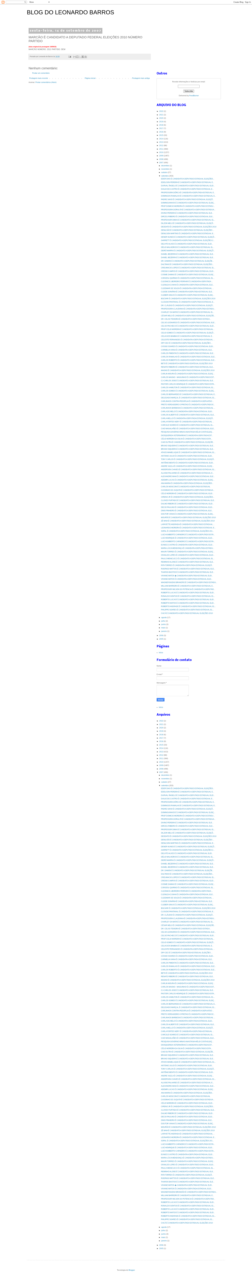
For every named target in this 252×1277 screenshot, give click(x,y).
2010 (161, 152)
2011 (161, 149)
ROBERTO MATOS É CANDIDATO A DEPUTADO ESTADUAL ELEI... (188, 603)
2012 (161, 145)
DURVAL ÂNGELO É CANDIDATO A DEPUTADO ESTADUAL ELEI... (188, 186)
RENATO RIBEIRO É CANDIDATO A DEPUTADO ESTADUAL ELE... (187, 367)
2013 (161, 142)
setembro (165, 176)
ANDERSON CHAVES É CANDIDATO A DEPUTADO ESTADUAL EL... (188, 470)
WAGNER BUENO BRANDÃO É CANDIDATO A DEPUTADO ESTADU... (189, 582)
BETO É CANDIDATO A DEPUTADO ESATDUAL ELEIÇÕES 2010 (187, 363)
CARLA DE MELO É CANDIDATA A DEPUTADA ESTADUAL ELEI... (187, 411)
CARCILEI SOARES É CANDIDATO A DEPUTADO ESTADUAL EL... (187, 425)
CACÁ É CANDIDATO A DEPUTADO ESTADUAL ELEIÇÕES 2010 (187, 613)
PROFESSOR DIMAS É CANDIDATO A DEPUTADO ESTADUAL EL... (188, 220)
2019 (161, 122)
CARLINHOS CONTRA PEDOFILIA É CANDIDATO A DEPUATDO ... (187, 401)
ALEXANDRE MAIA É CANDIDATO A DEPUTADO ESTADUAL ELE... (188, 476)
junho (163, 624)
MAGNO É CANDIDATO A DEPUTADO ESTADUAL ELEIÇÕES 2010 (188, 370)
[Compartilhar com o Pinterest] (85, 56)
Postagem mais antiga (141, 78)
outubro (164, 172)
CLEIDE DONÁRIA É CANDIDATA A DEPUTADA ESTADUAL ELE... (187, 292)
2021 (161, 115)
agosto (164, 617)
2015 (161, 135)
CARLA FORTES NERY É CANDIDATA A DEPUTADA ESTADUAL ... (187, 422)
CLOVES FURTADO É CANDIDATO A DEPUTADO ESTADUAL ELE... (188, 500)
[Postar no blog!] (77, 56)
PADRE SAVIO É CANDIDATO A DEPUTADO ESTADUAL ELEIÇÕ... (187, 199)
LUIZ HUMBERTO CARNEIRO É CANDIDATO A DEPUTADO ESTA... (188, 535)
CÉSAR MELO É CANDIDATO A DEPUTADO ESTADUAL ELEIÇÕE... (188, 316)
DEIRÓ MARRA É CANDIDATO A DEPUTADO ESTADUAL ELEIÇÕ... (188, 251)
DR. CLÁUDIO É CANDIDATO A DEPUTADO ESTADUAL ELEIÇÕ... (187, 305)
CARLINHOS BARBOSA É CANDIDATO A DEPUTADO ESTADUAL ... (188, 408)
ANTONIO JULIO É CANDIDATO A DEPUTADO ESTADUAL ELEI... (187, 456)
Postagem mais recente (38, 78)
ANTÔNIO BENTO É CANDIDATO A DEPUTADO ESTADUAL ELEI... (187, 463)
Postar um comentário (41, 73)
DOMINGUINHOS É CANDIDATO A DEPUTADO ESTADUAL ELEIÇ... (188, 203)
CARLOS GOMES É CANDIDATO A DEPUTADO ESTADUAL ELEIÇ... (188, 391)
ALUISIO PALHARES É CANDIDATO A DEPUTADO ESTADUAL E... (187, 473)
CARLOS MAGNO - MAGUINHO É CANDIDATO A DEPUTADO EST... (188, 377)
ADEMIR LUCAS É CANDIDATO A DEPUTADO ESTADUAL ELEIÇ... (187, 480)
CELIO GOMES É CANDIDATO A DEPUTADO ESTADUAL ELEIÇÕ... (188, 333)
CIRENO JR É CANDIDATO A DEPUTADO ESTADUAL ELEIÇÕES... (187, 497)
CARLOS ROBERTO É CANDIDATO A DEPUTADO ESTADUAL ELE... (188, 360)
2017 (161, 128)
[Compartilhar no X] (80, 56)
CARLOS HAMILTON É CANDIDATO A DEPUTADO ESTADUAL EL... (188, 387)
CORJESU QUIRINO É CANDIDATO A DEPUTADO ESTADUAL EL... (188, 278)
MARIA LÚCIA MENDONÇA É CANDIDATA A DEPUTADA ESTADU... (187, 548)
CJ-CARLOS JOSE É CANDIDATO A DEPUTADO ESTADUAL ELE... (187, 381)
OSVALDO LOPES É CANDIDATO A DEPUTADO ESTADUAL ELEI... (187, 555)
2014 (161, 139)
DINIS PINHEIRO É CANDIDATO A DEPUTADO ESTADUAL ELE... (187, 511)
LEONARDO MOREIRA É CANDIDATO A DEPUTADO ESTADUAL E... (188, 528)
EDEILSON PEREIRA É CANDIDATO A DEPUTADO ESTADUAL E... (187, 182)
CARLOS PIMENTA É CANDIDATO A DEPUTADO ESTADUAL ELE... (188, 353)
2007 (161, 163)
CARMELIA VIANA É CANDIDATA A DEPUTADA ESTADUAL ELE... (187, 350)
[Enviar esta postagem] (70, 56)
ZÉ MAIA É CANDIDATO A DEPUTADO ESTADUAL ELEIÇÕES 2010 (188, 521)
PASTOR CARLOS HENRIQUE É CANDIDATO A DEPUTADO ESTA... (188, 384)
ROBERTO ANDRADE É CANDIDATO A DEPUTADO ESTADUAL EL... (188, 606)
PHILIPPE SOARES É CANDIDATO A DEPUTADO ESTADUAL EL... (187, 610)
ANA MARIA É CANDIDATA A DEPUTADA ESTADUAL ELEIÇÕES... (187, 483)
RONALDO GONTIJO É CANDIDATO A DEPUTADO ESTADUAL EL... (188, 596)
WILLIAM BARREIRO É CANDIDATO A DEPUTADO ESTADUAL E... (187, 586)
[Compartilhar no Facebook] (82, 56)
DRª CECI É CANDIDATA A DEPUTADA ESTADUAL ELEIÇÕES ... (186, 343)
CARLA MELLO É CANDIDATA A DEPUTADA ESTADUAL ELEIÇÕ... (187, 418)
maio (163, 628)
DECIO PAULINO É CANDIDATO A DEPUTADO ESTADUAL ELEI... (187, 507)
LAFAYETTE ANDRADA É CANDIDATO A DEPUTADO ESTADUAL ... (188, 524)
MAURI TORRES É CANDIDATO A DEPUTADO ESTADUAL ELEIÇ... (188, 552)
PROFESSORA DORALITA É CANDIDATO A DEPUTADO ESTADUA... (188, 210)
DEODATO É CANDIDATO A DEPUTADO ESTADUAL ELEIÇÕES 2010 (188, 227)
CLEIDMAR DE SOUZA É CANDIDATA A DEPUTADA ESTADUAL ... (187, 288)
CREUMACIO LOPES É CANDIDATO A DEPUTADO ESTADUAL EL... (188, 268)
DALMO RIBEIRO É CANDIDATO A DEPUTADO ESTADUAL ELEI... (187, 504)
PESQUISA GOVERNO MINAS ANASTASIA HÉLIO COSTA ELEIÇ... (187, 432)
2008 (161, 159)
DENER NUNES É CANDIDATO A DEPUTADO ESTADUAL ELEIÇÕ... (188, 237)
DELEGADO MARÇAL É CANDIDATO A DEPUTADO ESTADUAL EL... (188, 398)
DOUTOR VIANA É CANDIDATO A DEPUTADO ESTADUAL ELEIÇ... (187, 514)
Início (161, 653)
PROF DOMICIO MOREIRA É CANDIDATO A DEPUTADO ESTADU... (188, 206)
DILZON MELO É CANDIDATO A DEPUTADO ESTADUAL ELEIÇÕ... (187, 223)
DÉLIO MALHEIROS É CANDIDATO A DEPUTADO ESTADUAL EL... (187, 247)
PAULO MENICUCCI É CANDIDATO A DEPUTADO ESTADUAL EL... (188, 559)
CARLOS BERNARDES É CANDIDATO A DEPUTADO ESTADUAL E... (188, 394)
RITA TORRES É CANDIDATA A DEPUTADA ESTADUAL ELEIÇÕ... (187, 565)
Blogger (132, 1270)
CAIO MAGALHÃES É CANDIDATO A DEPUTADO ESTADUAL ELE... (188, 429)
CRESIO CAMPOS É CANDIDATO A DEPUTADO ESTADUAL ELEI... (188, 271)
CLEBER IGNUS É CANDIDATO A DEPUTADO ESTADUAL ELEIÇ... (187, 295)
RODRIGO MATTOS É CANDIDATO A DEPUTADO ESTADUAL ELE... (188, 569)
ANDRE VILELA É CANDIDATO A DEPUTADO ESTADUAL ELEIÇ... (187, 466)
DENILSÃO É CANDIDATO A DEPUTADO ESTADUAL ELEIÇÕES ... (187, 230)
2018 (161, 125)
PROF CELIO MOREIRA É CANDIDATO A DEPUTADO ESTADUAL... (188, 329)
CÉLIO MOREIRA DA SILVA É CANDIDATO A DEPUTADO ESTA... (186, 439)
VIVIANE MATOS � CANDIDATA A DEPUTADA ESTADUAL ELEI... (187, 576)
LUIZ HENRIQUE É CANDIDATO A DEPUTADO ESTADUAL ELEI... (187, 538)
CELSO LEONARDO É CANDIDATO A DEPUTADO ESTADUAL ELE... (188, 323)
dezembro (165, 166)
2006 (161, 635)
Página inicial (90, 78)
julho (163, 621)
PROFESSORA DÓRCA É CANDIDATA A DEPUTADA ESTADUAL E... (188, 193)
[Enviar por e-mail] (74, 56)
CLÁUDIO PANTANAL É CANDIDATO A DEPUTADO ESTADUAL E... (188, 302)
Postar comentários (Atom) (45, 82)
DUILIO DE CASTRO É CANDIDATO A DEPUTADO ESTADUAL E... (187, 189)
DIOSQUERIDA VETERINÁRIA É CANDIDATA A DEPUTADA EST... (187, 435)
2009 (161, 156)
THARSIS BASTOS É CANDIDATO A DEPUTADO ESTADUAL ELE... (187, 572)
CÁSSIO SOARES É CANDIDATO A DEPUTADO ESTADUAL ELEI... (187, 346)
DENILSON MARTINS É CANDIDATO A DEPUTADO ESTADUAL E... (188, 234)
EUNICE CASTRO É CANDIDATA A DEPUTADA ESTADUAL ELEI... (187, 545)
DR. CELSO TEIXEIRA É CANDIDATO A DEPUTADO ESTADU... (186, 319)
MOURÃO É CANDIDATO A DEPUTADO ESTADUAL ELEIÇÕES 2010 (188, 517)
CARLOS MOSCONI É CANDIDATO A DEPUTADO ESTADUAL (185, 487)
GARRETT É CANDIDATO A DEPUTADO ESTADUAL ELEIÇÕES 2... (188, 240)
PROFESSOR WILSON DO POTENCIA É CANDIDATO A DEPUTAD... (188, 589)
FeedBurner (194, 96)
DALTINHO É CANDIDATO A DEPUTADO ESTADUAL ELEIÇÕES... (187, 264)
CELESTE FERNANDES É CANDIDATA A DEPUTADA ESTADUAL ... (188, 340)
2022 (161, 111)
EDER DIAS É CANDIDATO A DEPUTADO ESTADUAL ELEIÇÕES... (187, 179)
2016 (161, 132)
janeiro (164, 631)
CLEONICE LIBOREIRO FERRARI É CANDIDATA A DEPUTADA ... (187, 281)
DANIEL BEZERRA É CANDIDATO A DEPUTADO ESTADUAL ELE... (187, 254)
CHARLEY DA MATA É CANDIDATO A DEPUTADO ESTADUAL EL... (187, 312)
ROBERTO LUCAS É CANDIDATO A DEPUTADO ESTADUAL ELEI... (188, 593)
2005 (161, 639)
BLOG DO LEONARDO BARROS (70, 12)
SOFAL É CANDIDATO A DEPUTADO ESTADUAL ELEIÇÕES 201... (187, 531)
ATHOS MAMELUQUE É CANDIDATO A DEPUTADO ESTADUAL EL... (188, 452)
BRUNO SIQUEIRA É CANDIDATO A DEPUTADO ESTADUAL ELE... (187, 446)
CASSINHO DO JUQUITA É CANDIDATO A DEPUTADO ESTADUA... (187, 490)
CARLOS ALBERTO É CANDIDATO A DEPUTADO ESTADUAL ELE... (188, 415)
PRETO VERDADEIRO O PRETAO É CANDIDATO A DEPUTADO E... (188, 405)
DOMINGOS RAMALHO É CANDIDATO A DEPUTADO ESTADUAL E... (188, 196)
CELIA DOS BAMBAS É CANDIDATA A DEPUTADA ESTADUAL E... (187, 336)
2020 (161, 118)
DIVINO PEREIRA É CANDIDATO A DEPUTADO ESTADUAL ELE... (187, 213)
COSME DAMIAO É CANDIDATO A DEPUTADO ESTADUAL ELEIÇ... (188, 275)
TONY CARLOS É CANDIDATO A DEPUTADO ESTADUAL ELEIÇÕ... (188, 459)
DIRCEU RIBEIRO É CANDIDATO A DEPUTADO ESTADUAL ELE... (187, 217)
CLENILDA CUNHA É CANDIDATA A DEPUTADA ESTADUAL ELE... (187, 285)
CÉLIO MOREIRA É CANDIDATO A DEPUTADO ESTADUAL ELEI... (187, 493)
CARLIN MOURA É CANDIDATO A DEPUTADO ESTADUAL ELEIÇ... (188, 374)
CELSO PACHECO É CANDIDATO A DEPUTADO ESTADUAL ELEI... (188, 326)
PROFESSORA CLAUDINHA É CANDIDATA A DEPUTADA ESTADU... (188, 309)
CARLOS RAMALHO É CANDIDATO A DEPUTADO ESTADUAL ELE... (188, 357)
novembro (165, 169)
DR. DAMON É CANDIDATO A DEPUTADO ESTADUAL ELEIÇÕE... (187, 261)
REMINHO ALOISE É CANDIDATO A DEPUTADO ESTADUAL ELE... (187, 562)
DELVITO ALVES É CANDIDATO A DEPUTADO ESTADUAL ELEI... (187, 244)
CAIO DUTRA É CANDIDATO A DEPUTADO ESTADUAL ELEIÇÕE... (187, 442)
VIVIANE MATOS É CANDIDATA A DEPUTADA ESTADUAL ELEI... (186, 579)
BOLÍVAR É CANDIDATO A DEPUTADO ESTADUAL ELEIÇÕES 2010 (188, 299)
